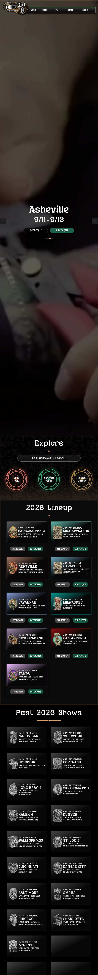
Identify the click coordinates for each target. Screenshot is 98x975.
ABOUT (33, 10)
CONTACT (71, 10)
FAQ (57, 10)
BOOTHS (85, 10)
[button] (95, 221)
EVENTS (44, 10)
